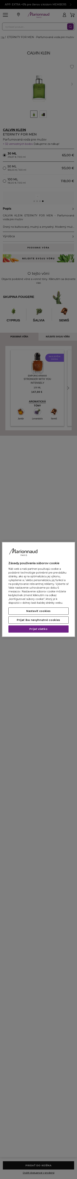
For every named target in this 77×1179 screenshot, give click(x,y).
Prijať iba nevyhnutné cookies (38, 620)
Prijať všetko (38, 629)
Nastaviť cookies (38, 611)
